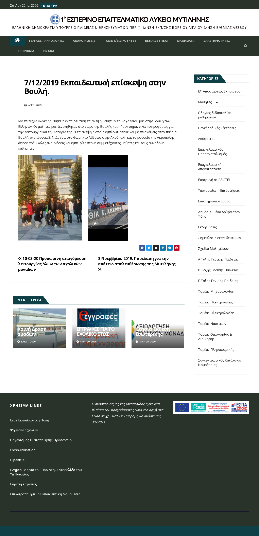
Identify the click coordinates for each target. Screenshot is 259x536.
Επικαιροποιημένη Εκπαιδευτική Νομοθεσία (45, 494)
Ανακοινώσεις (84, 41)
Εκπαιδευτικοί (156, 41)
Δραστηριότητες (217, 41)
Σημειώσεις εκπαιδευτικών (219, 238)
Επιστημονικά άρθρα (214, 201)
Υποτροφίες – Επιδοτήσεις (219, 190)
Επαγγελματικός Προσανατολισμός (212, 151)
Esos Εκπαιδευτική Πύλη (29, 420)
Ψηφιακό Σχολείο (24, 430)
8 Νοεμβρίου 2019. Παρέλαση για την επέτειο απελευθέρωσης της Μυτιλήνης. (137, 261)
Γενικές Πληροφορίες (46, 41)
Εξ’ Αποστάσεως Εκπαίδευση (220, 91)
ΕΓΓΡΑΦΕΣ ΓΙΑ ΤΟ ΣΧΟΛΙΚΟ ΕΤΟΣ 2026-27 (95, 333)
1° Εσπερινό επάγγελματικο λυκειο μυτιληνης (134, 19)
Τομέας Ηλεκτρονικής (215, 302)
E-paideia (17, 460)
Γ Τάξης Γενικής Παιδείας (218, 281)
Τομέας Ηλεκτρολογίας (216, 313)
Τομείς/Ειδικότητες (120, 41)
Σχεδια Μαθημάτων (213, 248)
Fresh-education (22, 450)
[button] (245, 46)
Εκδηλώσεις (207, 227)
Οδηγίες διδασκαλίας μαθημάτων (214, 115)
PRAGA (49, 51)
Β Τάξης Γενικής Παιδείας (218, 270)
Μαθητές (205, 102)
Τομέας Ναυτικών (212, 323)
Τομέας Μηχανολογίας (216, 291)
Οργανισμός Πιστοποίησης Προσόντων (41, 440)
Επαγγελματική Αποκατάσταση (210, 166)
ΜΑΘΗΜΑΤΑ (186, 41)
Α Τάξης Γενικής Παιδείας (218, 259)
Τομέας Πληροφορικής (216, 349)
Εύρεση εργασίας (23, 484)
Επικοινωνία (24, 51)
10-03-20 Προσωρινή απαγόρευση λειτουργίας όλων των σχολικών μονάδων (52, 264)
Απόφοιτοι (206, 138)
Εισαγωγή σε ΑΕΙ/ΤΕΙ (214, 180)
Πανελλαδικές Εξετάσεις (217, 128)
